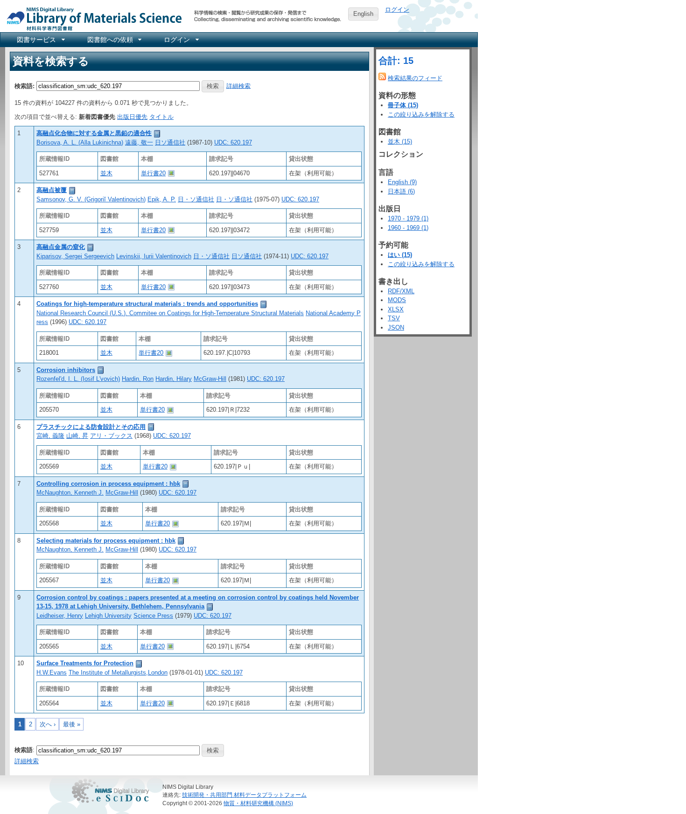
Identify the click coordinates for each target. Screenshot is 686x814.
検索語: (24, 85)
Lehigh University (108, 615)
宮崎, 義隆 (50, 435)
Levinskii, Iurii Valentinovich (153, 256)
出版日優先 (132, 116)
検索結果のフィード (415, 78)
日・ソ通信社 (196, 199)
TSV (394, 318)
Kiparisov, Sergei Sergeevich (75, 256)
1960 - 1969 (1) (408, 227)
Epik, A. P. (161, 199)
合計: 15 (395, 60)
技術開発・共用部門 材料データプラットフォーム (244, 795)
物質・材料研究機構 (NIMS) (258, 803)
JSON (396, 327)
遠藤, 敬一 (139, 142)
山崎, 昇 (77, 435)
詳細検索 (238, 85)
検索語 (23, 749)
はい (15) (400, 254)
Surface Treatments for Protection (84, 663)
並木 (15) (400, 141)
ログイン (397, 9)
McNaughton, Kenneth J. (70, 492)
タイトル (161, 116)
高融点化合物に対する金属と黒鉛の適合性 (94, 133)
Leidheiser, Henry (59, 615)
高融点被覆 (51, 189)
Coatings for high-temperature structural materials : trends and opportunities (147, 303)
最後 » (71, 724)
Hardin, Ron (138, 378)
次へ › (48, 724)
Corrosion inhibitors (65, 369)
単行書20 (153, 173)
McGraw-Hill (210, 378)
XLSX (396, 309)
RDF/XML (401, 291)
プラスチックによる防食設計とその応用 (91, 426)
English (363, 13)
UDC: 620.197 (233, 142)
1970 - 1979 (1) (408, 218)
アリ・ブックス (111, 435)
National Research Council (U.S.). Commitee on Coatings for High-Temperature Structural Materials (170, 313)
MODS (397, 300)
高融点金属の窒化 (60, 246)
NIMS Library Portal (91, 18)
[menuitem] (40, 40)
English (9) (402, 182)
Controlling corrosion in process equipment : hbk (108, 483)
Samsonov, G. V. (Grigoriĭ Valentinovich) (91, 199)
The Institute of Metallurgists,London (118, 672)
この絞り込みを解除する (421, 114)
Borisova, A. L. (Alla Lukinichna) (79, 142)
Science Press (153, 615)
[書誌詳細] (157, 133)
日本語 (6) (401, 191)
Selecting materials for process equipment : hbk (105, 540)
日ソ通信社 (170, 142)
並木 (106, 173)
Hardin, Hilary (173, 378)
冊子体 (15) (403, 105)
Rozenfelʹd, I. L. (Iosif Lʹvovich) (78, 378)
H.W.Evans (51, 672)
